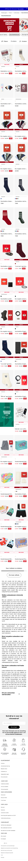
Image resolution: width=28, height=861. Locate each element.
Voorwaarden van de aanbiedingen (8, 845)
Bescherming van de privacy (6, 850)
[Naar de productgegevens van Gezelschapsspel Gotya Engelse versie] (7, 478)
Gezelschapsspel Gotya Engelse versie (11, 494)
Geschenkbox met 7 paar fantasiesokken (11, 103)
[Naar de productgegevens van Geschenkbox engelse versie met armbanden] (7, 250)
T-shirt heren (3, 800)
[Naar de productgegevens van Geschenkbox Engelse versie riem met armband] (21, 380)
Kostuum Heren (4, 797)
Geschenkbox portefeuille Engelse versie (11, 299)
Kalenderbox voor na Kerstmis (8, 71)
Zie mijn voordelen (4, 786)
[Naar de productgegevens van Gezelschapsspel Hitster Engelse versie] (21, 445)
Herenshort (3, 794)
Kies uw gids (3, 836)
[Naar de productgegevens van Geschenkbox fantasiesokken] (7, 185)
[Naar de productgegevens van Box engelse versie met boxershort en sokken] (7, 445)
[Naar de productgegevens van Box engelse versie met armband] (21, 282)
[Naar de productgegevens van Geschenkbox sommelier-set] (21, 87)
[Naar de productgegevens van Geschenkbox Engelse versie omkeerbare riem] (21, 315)
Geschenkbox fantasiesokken (8, 201)
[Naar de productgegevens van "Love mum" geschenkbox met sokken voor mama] (21, 250)
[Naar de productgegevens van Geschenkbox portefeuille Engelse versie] (7, 282)
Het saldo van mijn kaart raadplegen (8, 830)
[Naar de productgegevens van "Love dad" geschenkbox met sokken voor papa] (7, 347)
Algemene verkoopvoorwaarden (7, 852)
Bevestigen (14, 727)
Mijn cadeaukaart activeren (6, 827)
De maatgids (3, 838)
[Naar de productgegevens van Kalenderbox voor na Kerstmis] (7, 55)
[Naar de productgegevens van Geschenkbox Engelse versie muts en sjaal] (21, 347)
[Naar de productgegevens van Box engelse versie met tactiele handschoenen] (7, 315)
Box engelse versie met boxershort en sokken (13, 461)
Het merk (2, 807)
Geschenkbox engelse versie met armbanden (12, 266)
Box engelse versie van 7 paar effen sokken (12, 136)
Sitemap (2, 857)
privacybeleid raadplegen (14, 734)
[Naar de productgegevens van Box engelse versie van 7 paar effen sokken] (7, 120)
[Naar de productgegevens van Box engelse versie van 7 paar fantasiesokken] (21, 120)
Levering (2, 763)
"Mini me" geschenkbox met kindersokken (12, 396)
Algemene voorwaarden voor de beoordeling (9, 848)
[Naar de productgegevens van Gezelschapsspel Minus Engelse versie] (7, 510)
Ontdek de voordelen (5, 783)
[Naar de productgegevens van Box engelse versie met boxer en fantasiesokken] (21, 510)
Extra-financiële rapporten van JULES (8, 815)
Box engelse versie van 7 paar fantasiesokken (13, 168)
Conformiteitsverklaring (5, 818)
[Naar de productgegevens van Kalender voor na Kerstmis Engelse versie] (21, 412)
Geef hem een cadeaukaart (6, 825)
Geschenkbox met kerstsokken (9, 233)
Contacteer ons (4, 771)
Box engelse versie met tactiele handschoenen (13, 331)
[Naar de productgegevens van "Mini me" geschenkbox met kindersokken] (7, 380)
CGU (2, 855)
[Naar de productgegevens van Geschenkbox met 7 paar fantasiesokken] (7, 87)
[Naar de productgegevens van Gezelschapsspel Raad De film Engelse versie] (21, 543)
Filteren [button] (6, 41)
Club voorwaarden (4, 789)
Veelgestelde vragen (5, 774)
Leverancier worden (5, 812)
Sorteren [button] (24, 41)
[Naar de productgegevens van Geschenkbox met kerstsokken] (21, 55)
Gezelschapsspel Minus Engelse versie (11, 526)
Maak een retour (4, 768)
